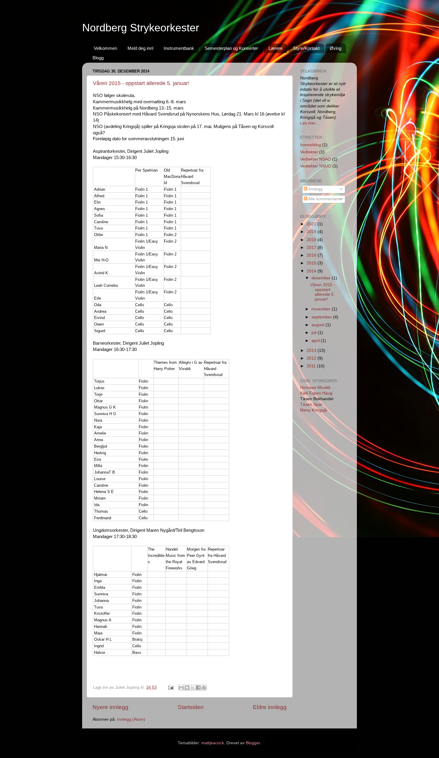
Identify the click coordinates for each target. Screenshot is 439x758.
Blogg (98, 57)
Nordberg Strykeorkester (140, 27)
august (318, 325)
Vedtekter (309, 152)
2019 (312, 231)
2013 (312, 350)
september (322, 317)
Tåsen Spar (311, 404)
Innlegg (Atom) (131, 719)
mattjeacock (212, 743)
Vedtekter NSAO (315, 159)
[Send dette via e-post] (181, 688)
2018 (312, 240)
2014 (312, 271)
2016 (312, 255)
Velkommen (105, 48)
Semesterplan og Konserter (231, 48)
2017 (312, 247)
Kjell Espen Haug (316, 393)
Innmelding (310, 145)
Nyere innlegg (110, 707)
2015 (312, 263)
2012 (312, 358)
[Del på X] (193, 688)
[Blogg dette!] (187, 688)
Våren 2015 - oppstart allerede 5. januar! (141, 83)
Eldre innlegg (270, 707)
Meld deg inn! (141, 48)
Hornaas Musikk (315, 387)
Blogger (253, 743)
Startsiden (191, 707)
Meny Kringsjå (313, 410)
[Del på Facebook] (198, 688)
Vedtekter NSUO (315, 166)
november (321, 309)
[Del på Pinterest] (204, 688)
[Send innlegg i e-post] (170, 687)
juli (314, 332)
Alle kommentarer (324, 199)
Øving (335, 48)
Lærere (275, 48)
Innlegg (315, 189)
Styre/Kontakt (306, 48)
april (316, 340)
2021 (312, 224)
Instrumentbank (179, 48)
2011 (312, 366)
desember (321, 278)
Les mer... (309, 123)
